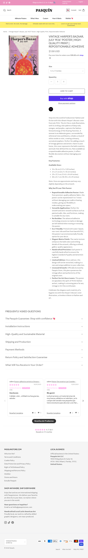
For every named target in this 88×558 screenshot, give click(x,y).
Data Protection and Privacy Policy (17, 464)
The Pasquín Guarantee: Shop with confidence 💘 (30, 318)
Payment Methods (14, 349)
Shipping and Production (18, 342)
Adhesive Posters (20, 18)
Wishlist (7, 474)
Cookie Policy (9, 460)
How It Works (56, 18)
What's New (35, 18)
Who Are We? (9, 454)
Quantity (52, 77)
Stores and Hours (10, 477)
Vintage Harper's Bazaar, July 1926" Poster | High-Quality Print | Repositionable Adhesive (37, 32)
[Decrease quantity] (51, 81)
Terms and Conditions (12, 457)
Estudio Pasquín (10, 481)
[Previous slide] (5, 400)
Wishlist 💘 (69, 18)
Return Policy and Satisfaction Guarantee (26, 357)
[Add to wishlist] (51, 109)
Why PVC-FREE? (79, 549)
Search (58, 549)
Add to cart (66, 91)
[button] (33, 412)
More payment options (66, 103)
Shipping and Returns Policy (14, 471)
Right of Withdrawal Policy (14, 467)
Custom (45, 18)
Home (5, 32)
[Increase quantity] (63, 81)
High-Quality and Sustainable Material (25, 334)
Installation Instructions (17, 326)
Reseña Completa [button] (16, 413)
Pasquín (11, 548)
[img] (14, 385)
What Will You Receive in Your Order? (24, 365)
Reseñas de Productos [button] (44, 421)
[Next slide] (83, 400)
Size (50, 66)
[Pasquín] (44, 10)
